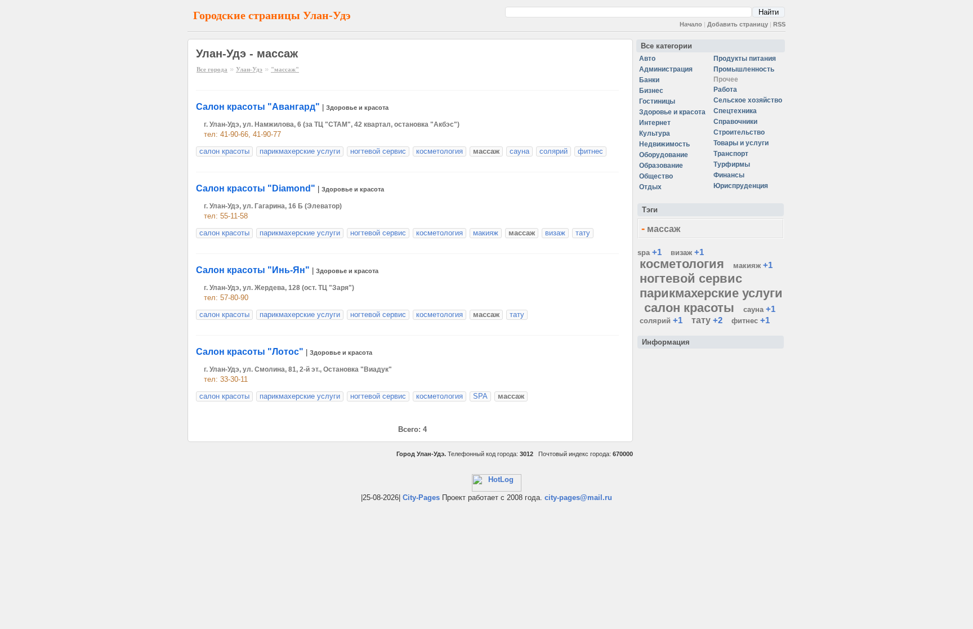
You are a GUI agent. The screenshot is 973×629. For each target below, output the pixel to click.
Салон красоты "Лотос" (249, 351)
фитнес (590, 151)
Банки (649, 80)
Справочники (735, 122)
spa (643, 252)
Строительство (739, 132)
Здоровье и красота (357, 107)
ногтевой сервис (378, 151)
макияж (485, 233)
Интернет (655, 123)
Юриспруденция (740, 186)
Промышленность (743, 69)
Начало (691, 24)
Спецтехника (735, 111)
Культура (654, 133)
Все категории (666, 46)
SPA (480, 396)
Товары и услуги (741, 143)
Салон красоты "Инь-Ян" (253, 270)
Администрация (666, 69)
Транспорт (730, 154)
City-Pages (421, 497)
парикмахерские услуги (300, 151)
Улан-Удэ (249, 69)
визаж (555, 233)
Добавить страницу (737, 24)
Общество (656, 176)
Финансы (728, 175)
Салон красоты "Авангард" (258, 106)
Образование (661, 165)
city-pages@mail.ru (578, 497)
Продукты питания (744, 59)
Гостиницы (657, 101)
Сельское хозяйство (747, 100)
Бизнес (651, 91)
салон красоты (224, 151)
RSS (779, 24)
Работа (725, 89)
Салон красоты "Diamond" (255, 188)
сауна (519, 151)
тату (582, 233)
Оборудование (663, 155)
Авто (647, 59)
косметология (439, 151)
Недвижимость (664, 144)
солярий (553, 151)
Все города (212, 69)
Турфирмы (731, 164)
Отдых (650, 187)
